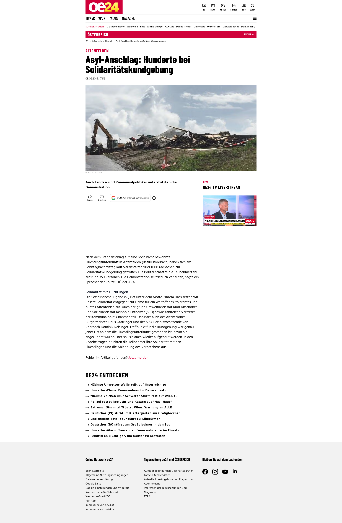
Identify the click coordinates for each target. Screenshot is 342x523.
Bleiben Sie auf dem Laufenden (222, 459)
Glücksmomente (116, 27)
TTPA (147, 496)
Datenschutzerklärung (99, 479)
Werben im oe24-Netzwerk (102, 492)
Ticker (90, 18)
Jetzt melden (138, 357)
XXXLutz (169, 27)
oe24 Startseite (95, 471)
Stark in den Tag (249, 27)
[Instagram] (215, 472)
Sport (102, 18)
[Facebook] (205, 472)
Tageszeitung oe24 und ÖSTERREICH (167, 459)
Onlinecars (199, 27)
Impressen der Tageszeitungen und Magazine (165, 490)
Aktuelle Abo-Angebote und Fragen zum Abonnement (168, 481)
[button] (209, 220)
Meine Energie (154, 27)
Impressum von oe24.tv (100, 509)
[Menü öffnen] (254, 18)
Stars (114, 18)
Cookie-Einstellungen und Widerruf (107, 488)
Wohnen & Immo (136, 27)
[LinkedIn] (235, 472)
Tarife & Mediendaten (157, 475)
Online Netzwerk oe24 (99, 459)
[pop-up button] (245, 220)
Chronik (108, 41)
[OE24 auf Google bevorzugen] (154, 198)
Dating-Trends (183, 27)
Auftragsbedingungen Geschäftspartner (168, 471)
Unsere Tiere (213, 27)
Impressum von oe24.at (100, 505)
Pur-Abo (91, 501)
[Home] (87, 41)
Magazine (128, 18)
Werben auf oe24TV (98, 496)
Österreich (98, 34)
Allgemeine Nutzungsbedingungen (107, 475)
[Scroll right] (254, 27)
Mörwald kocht (230, 27)
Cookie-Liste (93, 483)
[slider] (220, 219)
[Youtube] (225, 472)
